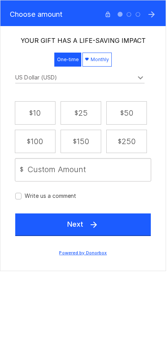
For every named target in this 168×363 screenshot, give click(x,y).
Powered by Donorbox (83, 253)
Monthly (99, 59)
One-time (68, 59)
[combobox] (80, 78)
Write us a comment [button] (50, 195)
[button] (35, 113)
